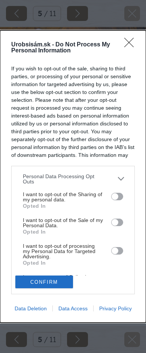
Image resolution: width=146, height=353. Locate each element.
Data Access (73, 308)
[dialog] (73, 176)
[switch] (117, 196)
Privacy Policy (115, 308)
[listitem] (73, 179)
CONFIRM (44, 282)
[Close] (131, 45)
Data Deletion (31, 308)
